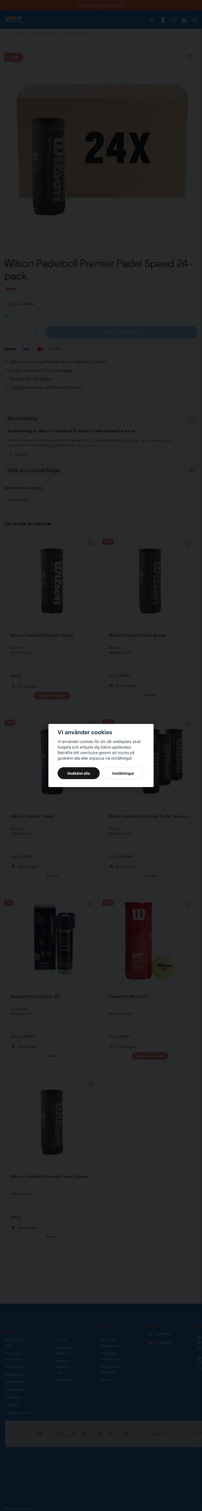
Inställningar (123, 773)
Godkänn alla (78, 773)
